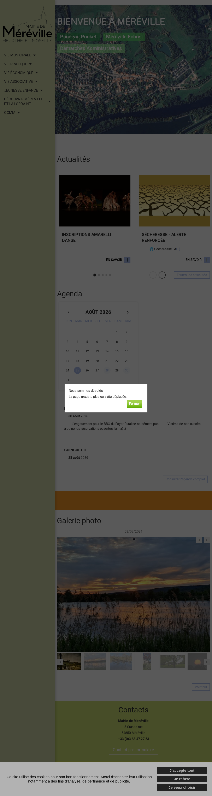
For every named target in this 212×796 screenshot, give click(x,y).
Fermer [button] (134, 404)
